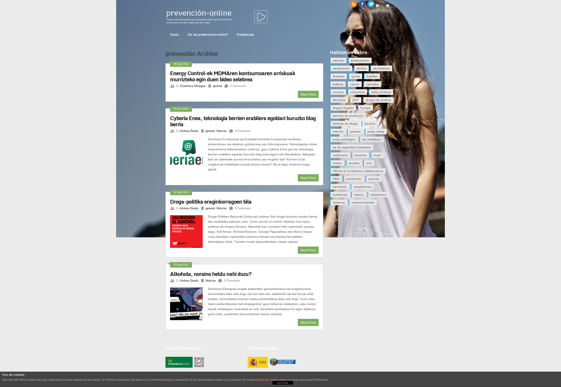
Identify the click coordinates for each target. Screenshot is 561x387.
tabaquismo (378, 194)
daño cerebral (381, 92)
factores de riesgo (345, 123)
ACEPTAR (282, 383)
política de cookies (267, 379)
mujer (377, 155)
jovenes (355, 131)
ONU (336, 179)
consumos (357, 92)
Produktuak (245, 34)
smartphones (362, 186)
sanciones (340, 186)
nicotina (354, 163)
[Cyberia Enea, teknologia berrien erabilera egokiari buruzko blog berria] (189, 153)
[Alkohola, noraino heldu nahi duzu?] (189, 303)
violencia (339, 202)
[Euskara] (391, 7)
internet (338, 131)
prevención (354, 179)
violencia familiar (363, 202)
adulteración (341, 68)
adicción (338, 60)
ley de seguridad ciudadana (352, 147)
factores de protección (348, 115)
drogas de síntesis (378, 100)
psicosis (373, 179)
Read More (308, 94)
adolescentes (360, 60)
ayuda (355, 76)
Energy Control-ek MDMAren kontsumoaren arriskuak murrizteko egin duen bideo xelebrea (232, 76)
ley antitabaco (372, 139)
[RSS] (353, 7)
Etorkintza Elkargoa (192, 86)
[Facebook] (362, 7)
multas (337, 163)
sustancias (340, 194)
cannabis (372, 84)
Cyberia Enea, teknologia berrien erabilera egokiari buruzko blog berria (243, 121)
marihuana (340, 155)
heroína (369, 123)
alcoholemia (381, 68)
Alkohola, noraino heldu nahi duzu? (211, 274)
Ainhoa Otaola (189, 131)
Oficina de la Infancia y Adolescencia (358, 171)
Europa (365, 108)
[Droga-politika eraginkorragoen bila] (189, 231)
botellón (372, 76)
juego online (375, 131)
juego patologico (344, 139)
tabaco (359, 194)
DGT (355, 100)
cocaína (338, 92)
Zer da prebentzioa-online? (208, 34)
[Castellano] (380, 7)
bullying (338, 84)
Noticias (222, 131)
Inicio (174, 34)
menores (360, 155)
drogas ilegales (343, 108)
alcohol (361, 68)
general (217, 86)
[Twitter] (371, 7)
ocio (369, 163)
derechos (339, 100)
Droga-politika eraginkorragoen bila (211, 201)
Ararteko (338, 76)
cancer (354, 84)
